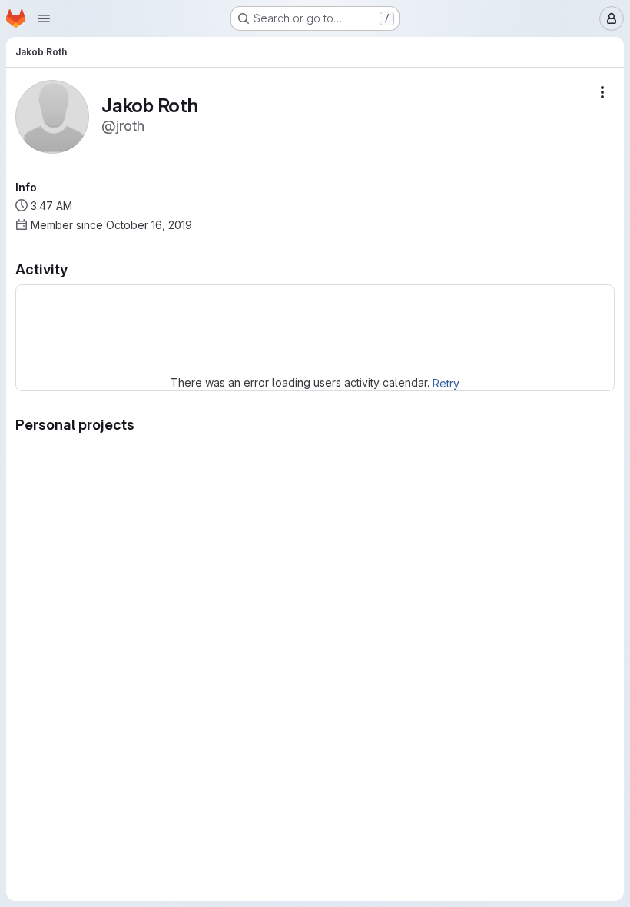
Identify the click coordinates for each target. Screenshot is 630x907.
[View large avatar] (52, 115)
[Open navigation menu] (44, 18)
